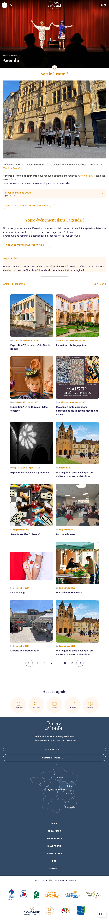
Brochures (54, 831)
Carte (103, 283)
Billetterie (54, 846)
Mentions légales (56, 880)
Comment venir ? (52, 758)
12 (72, 663)
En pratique (54, 838)
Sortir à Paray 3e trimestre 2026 (27, 206)
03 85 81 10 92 (53, 749)
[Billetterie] (105, 5)
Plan (54, 823)
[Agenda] (101, 5)
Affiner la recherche (14, 283)
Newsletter (54, 853)
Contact (54, 868)
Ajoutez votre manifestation (25, 245)
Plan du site (38, 880)
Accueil (5, 55)
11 (65, 663)
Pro (54, 861)
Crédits (72, 880)
